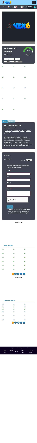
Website (9, 182)
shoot (28, 130)
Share (18, 59)
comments (7, 159)
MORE (30, 7)
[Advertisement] (18, 233)
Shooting (16, 130)
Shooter (8, 130)
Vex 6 (5, 128)
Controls (11, 121)
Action (10, 128)
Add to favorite (9, 59)
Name (9, 170)
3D (15, 128)
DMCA (16, 351)
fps (22, 130)
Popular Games (9, 301)
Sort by (23, 160)
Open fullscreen (18, 61)
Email (8, 176)
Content (9, 189)
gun (7, 132)
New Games (8, 245)
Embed (8, 61)
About (5, 121)
